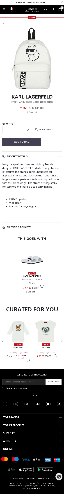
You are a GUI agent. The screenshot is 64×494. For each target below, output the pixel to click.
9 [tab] (53, 365)
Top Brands (11, 417)
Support (9, 433)
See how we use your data (14, 388)
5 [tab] (34, 365)
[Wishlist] (41, 286)
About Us (9, 441)
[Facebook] (5, 403)
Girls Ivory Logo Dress (18, 352)
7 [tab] (43, 365)
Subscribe (53, 381)
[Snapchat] (37, 403)
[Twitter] (16, 403)
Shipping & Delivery (19, 227)
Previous (2, 340)
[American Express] (48, 459)
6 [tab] (39, 365)
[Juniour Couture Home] (32, 9)
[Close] (62, 1)
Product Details (17, 156)
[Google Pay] (11, 469)
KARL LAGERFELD (32, 97)
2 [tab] (20, 365)
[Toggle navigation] (4, 9)
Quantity (7, 123)
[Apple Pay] (37, 459)
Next (61, 340)
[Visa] (26, 459)
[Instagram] (26, 403)
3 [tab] (25, 365)
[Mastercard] (4, 459)
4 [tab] (29, 365)
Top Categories (13, 425)
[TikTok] (59, 403)
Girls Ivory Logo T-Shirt (45, 352)
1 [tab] (15, 365)
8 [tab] (48, 365)
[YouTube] (48, 403)
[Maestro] (15, 459)
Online (8, 449)
